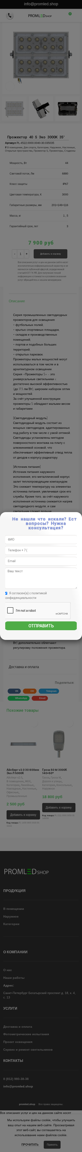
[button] (79, 518)
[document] (41, 576)
